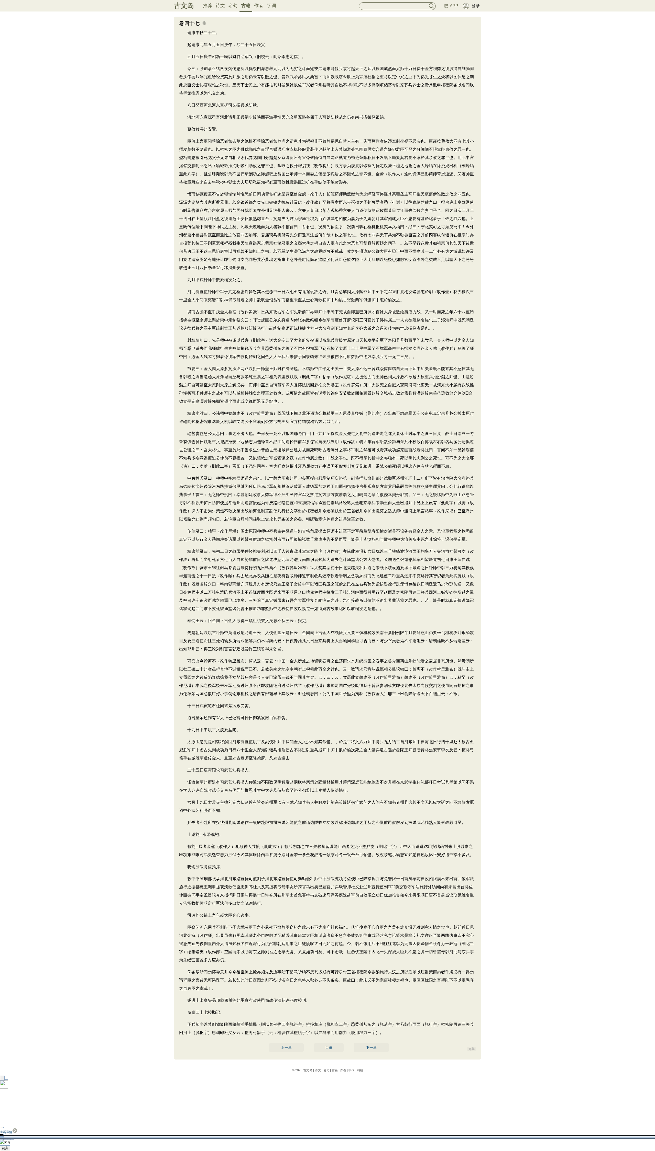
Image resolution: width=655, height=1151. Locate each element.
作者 (258, 5)
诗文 (220, 5)
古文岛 (184, 5)
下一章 (371, 1047)
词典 (5, 1148)
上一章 (286, 1047)
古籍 (245, 5)
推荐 (207, 5)
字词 (271, 5)
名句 (233, 5)
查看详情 (6, 1132)
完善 (471, 1049)
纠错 (360, 1070)
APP (454, 6)
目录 (328, 1047)
